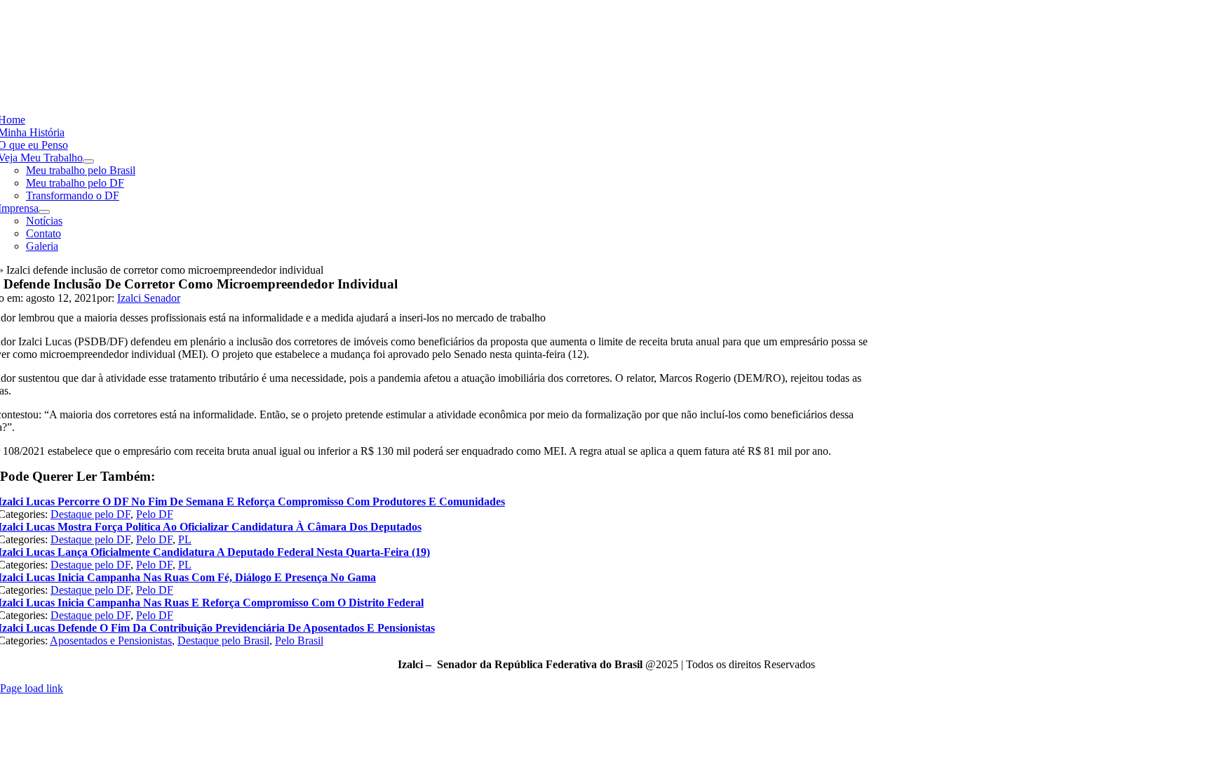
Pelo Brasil (299, 640)
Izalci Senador (148, 298)
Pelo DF (154, 514)
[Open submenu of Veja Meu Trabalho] (88, 161)
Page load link (31, 688)
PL (184, 539)
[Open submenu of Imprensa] (44, 212)
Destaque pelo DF (90, 514)
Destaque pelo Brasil (223, 640)
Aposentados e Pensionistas (111, 640)
